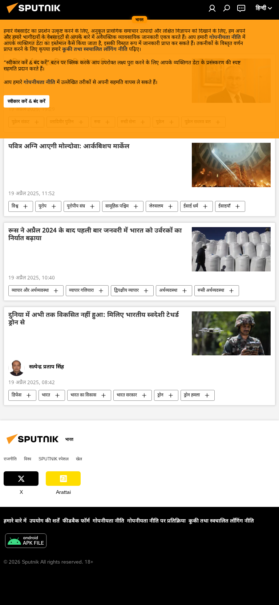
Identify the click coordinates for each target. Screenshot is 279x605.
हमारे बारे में (15, 521)
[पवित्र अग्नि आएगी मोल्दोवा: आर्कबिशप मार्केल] (231, 165)
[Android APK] (25, 541)
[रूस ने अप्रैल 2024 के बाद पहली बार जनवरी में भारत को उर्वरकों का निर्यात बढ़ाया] (231, 249)
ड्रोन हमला (192, 395)
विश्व (15, 206)
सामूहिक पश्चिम (117, 206)
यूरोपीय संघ (76, 206)
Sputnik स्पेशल (54, 458)
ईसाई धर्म (190, 206)
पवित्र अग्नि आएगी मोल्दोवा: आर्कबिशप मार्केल (68, 147)
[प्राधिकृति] (212, 8)
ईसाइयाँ (224, 206)
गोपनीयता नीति (225, 37)
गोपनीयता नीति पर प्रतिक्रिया (156, 521)
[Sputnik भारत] (36, 14)
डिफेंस (16, 395)
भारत (46, 395)
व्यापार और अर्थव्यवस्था (30, 291)
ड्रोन (160, 395)
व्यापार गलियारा (81, 291)
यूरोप (42, 206)
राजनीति (10, 458)
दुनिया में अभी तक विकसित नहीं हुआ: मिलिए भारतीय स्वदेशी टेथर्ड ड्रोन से (93, 319)
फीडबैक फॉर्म (76, 521)
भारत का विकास (83, 395)
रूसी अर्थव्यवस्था (211, 291)
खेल (79, 458)
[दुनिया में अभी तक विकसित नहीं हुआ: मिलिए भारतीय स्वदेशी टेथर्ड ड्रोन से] (231, 333)
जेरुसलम (156, 206)
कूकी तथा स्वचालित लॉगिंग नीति (95, 49)
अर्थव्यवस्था (168, 291)
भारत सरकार (127, 395)
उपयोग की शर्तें (44, 521)
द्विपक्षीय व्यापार (126, 291)
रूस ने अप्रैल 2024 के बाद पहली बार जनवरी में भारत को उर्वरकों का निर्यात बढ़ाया (95, 235)
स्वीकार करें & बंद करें (26, 101)
